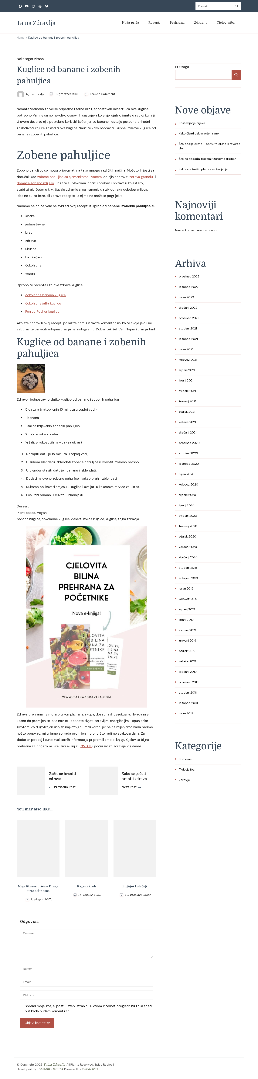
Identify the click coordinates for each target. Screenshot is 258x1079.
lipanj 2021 (186, 380)
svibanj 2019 (187, 630)
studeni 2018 (188, 692)
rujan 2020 (186, 474)
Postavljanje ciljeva (192, 123)
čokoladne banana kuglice (45, 295)
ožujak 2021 (187, 412)
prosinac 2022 (189, 276)
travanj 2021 (187, 401)
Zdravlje (200, 22)
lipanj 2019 (186, 620)
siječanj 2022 (188, 308)
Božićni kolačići (134, 886)
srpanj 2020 (187, 495)
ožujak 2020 (187, 536)
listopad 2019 (188, 578)
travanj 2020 (188, 526)
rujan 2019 (186, 588)
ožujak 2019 (187, 651)
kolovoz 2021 (188, 360)
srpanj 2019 (187, 609)
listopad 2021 (188, 339)
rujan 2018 (186, 713)
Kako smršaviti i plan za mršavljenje (203, 169)
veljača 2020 (188, 547)
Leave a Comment (102, 94)
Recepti (154, 22)
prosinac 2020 (189, 443)
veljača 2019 (187, 661)
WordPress (90, 1069)
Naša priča (130, 22)
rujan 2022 (186, 297)
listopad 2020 (189, 464)
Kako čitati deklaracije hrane (199, 133)
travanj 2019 (187, 640)
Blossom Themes (50, 1069)
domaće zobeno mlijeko (35, 183)
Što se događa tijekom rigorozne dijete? (207, 159)
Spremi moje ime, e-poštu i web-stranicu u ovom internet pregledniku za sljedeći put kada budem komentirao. (88, 1008)
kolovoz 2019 (188, 599)
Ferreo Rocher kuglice (42, 311)
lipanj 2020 (187, 505)
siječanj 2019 (188, 672)
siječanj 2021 (188, 432)
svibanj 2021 (187, 391)
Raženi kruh (86, 886)
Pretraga (182, 66)
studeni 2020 (188, 453)
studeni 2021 (188, 328)
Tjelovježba (226, 22)
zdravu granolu (141, 177)
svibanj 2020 (188, 516)
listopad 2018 (188, 703)
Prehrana (177, 22)
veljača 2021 (187, 422)
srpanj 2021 (187, 370)
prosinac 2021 (189, 318)
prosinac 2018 (189, 682)
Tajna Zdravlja (36, 23)
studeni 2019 (188, 568)
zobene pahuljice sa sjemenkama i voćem (69, 177)
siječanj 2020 (188, 557)
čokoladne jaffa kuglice (43, 303)
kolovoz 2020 (188, 484)
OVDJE (86, 746)
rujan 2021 (186, 349)
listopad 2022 (189, 287)
